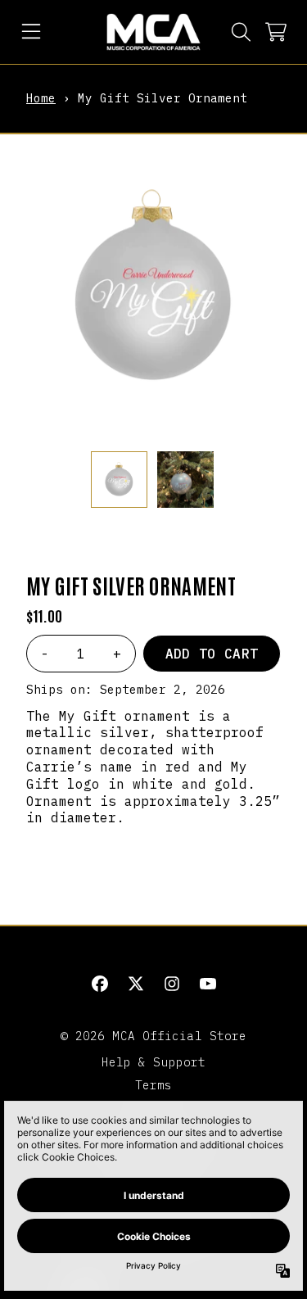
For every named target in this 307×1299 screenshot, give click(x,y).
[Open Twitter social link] (136, 984)
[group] (119, 479)
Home (41, 98)
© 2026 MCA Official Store (154, 1035)
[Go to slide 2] (160, 425)
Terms (154, 1085)
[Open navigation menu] (31, 32)
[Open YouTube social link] (208, 984)
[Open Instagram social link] (172, 984)
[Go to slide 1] (147, 425)
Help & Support (153, 1062)
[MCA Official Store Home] (153, 32)
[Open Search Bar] (240, 32)
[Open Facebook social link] (100, 984)
